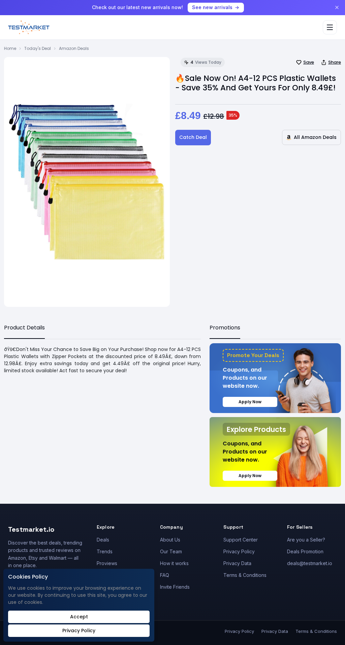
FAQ (164, 575)
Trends (105, 551)
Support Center (240, 540)
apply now (250, 402)
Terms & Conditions (244, 575)
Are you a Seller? (306, 540)
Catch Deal (193, 137)
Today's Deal (37, 48)
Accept (79, 616)
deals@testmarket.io (309, 563)
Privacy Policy (239, 551)
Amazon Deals (74, 48)
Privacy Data (237, 563)
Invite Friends (175, 587)
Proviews (107, 563)
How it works (174, 563)
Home (10, 48)
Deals (103, 540)
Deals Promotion (305, 551)
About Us (170, 540)
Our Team (171, 551)
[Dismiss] (337, 7)
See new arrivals (212, 7)
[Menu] (330, 27)
